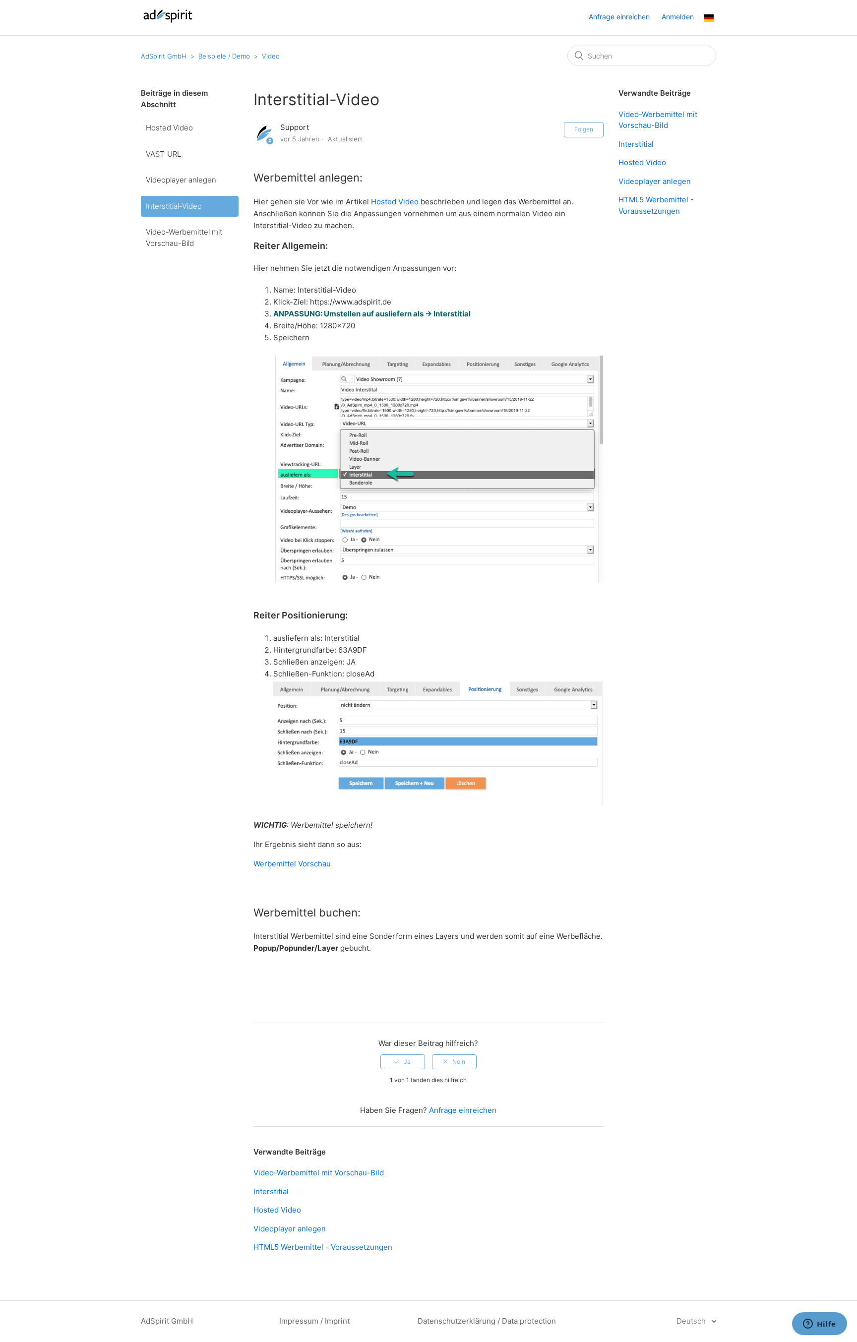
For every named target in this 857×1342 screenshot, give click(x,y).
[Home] (168, 22)
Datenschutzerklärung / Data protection (487, 1321)
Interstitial (271, 1191)
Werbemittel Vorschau (293, 863)
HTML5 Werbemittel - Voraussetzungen (322, 1247)
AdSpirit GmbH (163, 56)
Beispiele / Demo (224, 56)
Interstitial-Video (174, 206)
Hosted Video (169, 127)
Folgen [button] (583, 129)
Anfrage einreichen (619, 16)
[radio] (402, 1061)
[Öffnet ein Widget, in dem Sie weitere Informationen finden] (819, 1324)
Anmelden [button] (678, 16)
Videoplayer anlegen (181, 179)
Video (271, 56)
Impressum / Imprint (314, 1321)
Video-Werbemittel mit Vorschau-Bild (184, 237)
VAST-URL (163, 154)
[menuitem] (709, 19)
